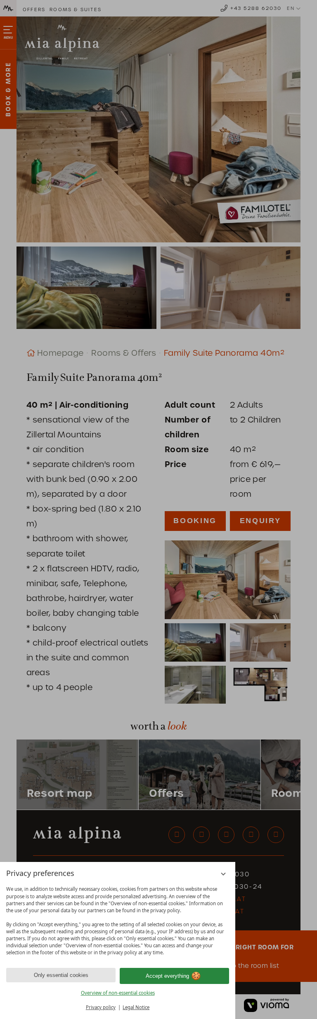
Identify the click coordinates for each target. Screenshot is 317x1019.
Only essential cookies (61, 975)
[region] (117, 921)
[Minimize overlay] (223, 874)
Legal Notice (136, 1007)
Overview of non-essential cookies (118, 993)
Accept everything (167, 976)
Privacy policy (101, 1007)
